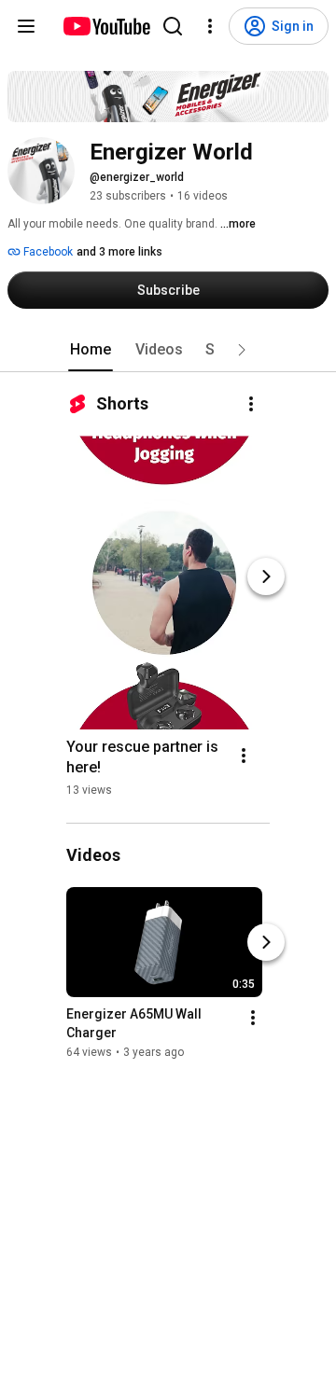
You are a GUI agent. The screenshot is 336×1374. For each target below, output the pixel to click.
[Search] (172, 26)
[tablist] (168, 349)
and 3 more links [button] (119, 251)
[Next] (266, 576)
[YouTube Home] (106, 26)
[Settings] (210, 26)
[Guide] (26, 26)
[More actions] (251, 404)
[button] (241, 349)
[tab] (90, 349)
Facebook (47, 251)
